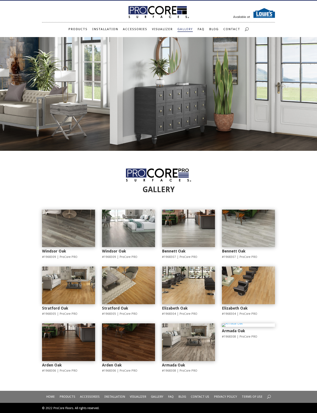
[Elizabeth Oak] (188, 303)
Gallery (185, 29)
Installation (105, 29)
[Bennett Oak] (188, 246)
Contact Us (200, 396)
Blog (214, 29)
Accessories (135, 29)
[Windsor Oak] (68, 246)
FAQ (201, 29)
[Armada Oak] (188, 360)
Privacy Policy (225, 396)
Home (50, 396)
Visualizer (162, 29)
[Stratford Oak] (68, 303)
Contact (231, 29)
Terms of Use (252, 396)
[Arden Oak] (68, 360)
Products (78, 29)
